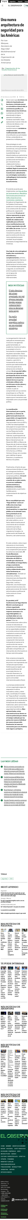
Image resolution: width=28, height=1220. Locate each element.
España (12, 1169)
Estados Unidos (6, 1172)
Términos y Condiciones (4, 1213)
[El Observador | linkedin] (22, 1140)
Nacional (9, 1148)
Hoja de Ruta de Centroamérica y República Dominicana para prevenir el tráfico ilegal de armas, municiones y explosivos (16, 195)
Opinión (3, 1159)
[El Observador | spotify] (26, 1140)
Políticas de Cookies (4, 1205)
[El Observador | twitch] (26, 1143)
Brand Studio (5, 1154)
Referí (3, 1148)
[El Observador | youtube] (26, 1137)
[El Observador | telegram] (22, 1143)
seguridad (4, 878)
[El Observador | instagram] (23, 1137)
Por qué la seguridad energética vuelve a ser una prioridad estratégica (12, 901)
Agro (19, 1151)
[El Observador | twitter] (16, 1137)
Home (3, 1146)
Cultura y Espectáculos (9, 1156)
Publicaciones (6, 1167)
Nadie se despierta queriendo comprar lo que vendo (13, 913)
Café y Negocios (20, 1148)
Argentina (4, 1169)
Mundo (13, 1154)
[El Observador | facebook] (19, 1137)
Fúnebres (10, 1159)
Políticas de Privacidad (4, 1209)
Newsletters (16, 1167)
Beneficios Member (18, 1146)
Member (8, 1146)
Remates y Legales (7, 1161)
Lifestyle (22, 1156)
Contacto (3, 1217)
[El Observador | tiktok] (19, 1140)
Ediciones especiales (8, 1164)
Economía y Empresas (8, 1151)
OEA (11, 878)
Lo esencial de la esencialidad (8, 910)
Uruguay (4, 1)
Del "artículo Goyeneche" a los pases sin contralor (13, 906)
